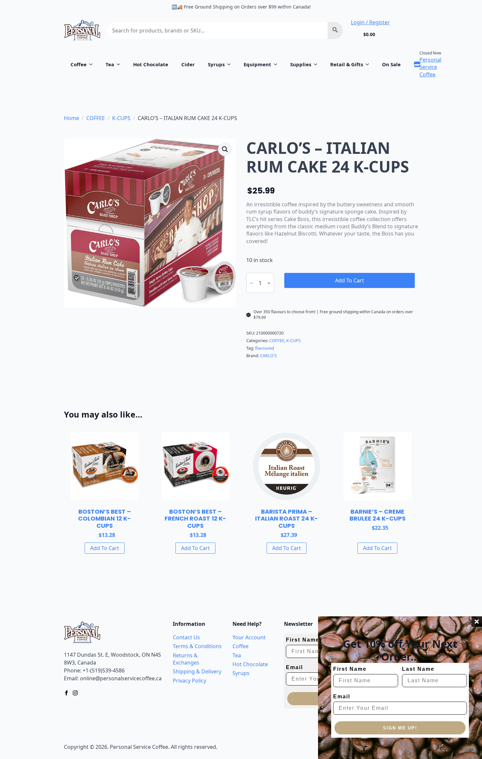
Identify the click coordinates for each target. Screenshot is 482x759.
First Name (350, 669)
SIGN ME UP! (400, 728)
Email (341, 696)
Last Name (418, 669)
